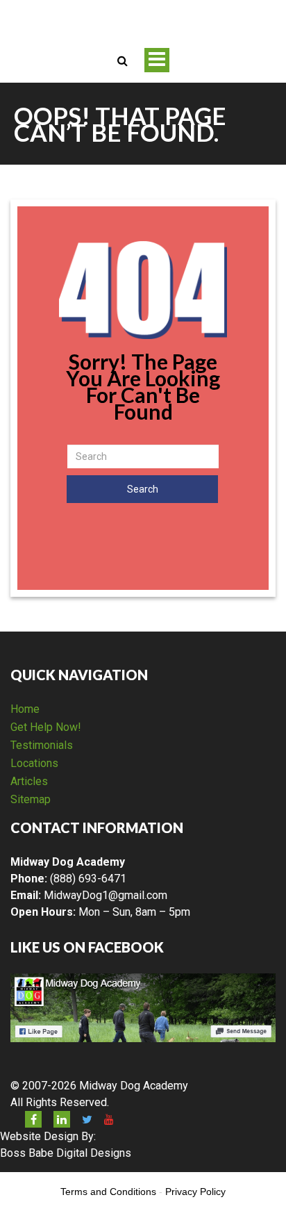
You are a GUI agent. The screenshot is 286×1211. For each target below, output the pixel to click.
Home (25, 709)
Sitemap (30, 799)
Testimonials (41, 745)
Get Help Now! (45, 727)
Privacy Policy (195, 1191)
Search (142, 489)
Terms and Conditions (108, 1191)
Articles (29, 781)
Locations (34, 763)
